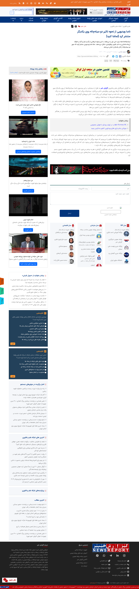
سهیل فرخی (122, 52)
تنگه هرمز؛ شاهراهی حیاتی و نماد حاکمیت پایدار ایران (28, 286)
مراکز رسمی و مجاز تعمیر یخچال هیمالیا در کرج (30, 526)
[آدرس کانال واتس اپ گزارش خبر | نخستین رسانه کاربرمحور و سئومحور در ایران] (104, 555)
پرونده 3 (2, 301)
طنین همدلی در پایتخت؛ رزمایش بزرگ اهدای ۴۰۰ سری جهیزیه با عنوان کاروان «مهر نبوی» (94, 2)
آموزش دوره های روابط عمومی (94, 19)
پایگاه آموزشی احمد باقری (114, 232)
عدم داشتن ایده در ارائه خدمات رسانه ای (33, 367)
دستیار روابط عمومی (44, 19)
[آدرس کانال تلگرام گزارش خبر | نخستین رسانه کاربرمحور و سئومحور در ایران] (111, 555)
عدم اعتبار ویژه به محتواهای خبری (35, 370)
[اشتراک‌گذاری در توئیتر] (116, 56)
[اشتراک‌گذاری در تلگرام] (113, 56)
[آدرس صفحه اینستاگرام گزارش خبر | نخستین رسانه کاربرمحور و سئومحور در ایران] (124, 555)
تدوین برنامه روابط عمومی (74, 19)
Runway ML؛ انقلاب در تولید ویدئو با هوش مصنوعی (108, 124)
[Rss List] (19, 3)
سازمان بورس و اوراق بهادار (87, 242)
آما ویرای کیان (93, 583)
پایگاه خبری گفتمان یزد (115, 253)
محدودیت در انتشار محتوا (37, 372)
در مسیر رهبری (28, 190)
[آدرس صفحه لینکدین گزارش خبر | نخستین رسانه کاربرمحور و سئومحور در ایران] (117, 555)
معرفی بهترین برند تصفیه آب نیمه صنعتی (32, 530)
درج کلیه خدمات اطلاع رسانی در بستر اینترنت (31, 337)
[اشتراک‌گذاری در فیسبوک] (120, 56)
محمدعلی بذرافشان (61, 232)
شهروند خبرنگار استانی (113, 19)
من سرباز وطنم (28, 180)
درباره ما (21, 19)
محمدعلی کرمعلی (61, 253)
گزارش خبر (126, 19)
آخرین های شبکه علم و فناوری (33, 437)
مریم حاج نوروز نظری (60, 239)
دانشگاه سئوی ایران (116, 260)
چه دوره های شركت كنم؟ (28, 264)
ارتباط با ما (13, 19)
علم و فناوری (126, 26)
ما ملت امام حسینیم (28, 112)
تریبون (93, 265)
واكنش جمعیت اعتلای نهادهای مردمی (28, 151)
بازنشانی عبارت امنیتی (110, 215)
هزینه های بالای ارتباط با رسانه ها (35, 361)
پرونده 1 (2, 281)
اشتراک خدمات (31, 19)
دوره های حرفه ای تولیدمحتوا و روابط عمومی (28, 256)
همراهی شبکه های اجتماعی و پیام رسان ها (32, 326)
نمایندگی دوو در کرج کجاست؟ (35, 517)
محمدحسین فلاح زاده (60, 260)
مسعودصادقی (63, 246)
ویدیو (106, 61)
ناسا (111, 61)
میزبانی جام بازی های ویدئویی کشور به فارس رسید (109, 128)
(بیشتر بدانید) (14, 72)
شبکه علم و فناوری (115, 26)
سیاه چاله (116, 61)
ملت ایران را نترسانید (28, 141)
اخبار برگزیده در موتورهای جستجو (32, 384)
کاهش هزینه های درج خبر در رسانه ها (33, 340)
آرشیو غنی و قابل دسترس (37, 329)
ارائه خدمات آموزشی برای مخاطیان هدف (33, 334)
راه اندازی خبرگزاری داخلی (37, 323)
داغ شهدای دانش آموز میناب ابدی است (28, 105)
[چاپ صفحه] (75, 26)
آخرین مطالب (39, 500)
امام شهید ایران (28, 219)
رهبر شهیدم (28, 230)
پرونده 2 (2, 291)
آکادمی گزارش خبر (58, 19)
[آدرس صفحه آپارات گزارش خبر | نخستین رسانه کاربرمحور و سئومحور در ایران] (97, 555)
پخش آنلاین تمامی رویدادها (36, 331)
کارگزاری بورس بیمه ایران (87, 235)
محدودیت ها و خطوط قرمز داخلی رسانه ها (32, 364)
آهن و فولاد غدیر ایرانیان (87, 256)
